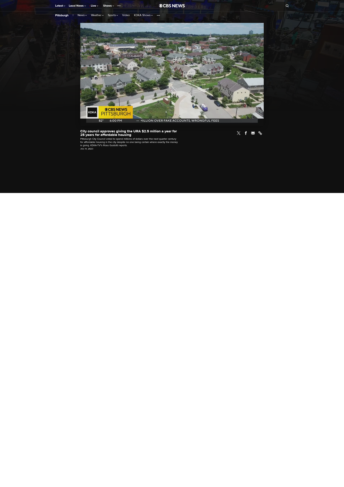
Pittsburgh (61, 15)
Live (94, 6)
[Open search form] (287, 5)
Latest (59, 5)
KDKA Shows (142, 15)
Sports (112, 15)
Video (126, 15)
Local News (76, 5)
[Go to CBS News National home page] (172, 6)
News (81, 15)
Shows (108, 5)
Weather (96, 15)
